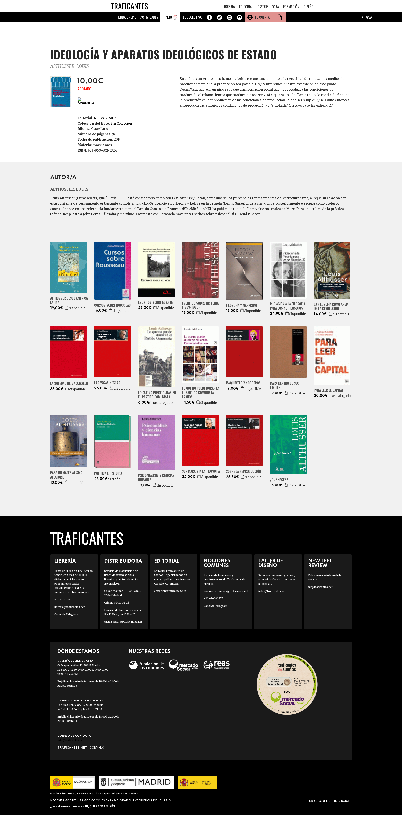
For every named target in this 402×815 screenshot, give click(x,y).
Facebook (209, 17)
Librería (65, 561)
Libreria (229, 6)
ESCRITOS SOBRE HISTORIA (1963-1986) (200, 305)
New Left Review (320, 563)
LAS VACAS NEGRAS (107, 383)
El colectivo (192, 17)
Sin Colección (121, 123)
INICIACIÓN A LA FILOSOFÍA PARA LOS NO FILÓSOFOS (287, 306)
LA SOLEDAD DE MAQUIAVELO (69, 383)
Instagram (229, 17)
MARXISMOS (102, 145)
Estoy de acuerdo (319, 800)
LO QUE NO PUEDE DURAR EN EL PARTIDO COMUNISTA (157, 394)
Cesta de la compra (279, 17)
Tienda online (126, 17)
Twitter (219, 17)
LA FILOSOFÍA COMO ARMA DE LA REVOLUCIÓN (331, 306)
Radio (168, 17)
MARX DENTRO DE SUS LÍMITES (285, 385)
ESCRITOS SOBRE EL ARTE (155, 302)
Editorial (246, 6)
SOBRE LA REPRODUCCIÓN (243, 471)
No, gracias (341, 800)
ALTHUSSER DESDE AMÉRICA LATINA (69, 300)
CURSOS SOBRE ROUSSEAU (112, 305)
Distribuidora (268, 6)
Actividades (149, 17)
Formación (291, 6)
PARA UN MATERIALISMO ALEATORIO (66, 475)
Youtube (239, 17)
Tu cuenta (262, 17)
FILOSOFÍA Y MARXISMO (241, 305)
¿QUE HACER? (279, 479)
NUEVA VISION (105, 118)
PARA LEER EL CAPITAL (328, 390)
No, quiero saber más (99, 806)
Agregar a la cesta (67, 308)
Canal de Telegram (66, 614)
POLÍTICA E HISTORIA (108, 473)
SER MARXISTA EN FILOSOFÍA (201, 471)
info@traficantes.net (71, 740)
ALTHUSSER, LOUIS (69, 66)
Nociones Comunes (217, 563)
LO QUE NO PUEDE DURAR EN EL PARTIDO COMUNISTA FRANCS (201, 392)
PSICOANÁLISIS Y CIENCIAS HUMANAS (156, 477)
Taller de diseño (270, 563)
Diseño (309, 6)
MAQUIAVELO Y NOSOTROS (243, 383)
